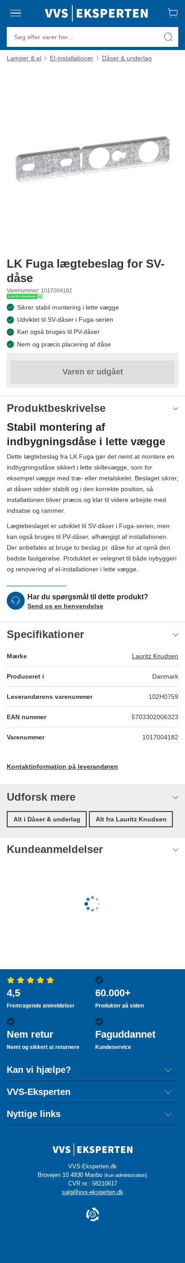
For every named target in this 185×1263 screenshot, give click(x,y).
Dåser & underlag (127, 58)
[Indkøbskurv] (173, 13)
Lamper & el (24, 58)
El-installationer (71, 58)
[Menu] (16, 13)
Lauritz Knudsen (155, 656)
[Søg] (168, 37)
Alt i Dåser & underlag (46, 819)
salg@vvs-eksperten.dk (92, 1192)
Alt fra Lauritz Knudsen (131, 819)
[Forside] (96, 13)
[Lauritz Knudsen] (25, 296)
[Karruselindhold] (92, 159)
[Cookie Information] (92, 1215)
